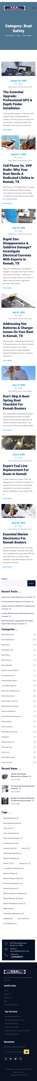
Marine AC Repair (10, 873)
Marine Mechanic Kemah (13, 898)
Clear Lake (8, 828)
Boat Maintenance (15, 391)
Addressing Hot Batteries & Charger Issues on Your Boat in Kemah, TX (18, 330)
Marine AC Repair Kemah (13, 878)
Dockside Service (10, 843)
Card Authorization (11, 1005)
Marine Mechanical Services (11, 716)
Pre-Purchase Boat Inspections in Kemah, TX (17, 601)
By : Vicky (18, 84)
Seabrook (7, 919)
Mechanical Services (12, 1016)
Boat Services (6, 660)
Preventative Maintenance (13, 914)
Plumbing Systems (11, 1034)
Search (4, 579)
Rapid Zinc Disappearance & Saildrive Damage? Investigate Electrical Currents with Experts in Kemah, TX (17, 251)
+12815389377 (17, 956)
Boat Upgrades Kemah (12, 823)
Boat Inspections (7, 634)
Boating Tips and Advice (10, 670)
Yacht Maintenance (8, 757)
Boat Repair (5, 645)
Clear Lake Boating (11, 833)
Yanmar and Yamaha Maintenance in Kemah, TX (18, 597)
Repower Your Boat (12, 1027)
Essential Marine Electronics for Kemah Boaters (15, 538)
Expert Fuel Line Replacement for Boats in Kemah (16, 470)
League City (24, 863)
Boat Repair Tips (7, 650)
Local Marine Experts (8, 686)
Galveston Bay (10, 848)
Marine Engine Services (9, 701)
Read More (7, 130)
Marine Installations (8, 711)
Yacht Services (6, 762)
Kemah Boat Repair (11, 858)
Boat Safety (12, 87)
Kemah (26, 848)
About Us (7, 994)
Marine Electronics (25, 87)
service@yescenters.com (19, 951)
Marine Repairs (6, 721)
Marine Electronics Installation (15, 893)
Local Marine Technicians (13, 868)
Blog (5, 1001)
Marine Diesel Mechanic (12, 883)
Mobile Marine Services (9, 732)
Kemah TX (8, 863)
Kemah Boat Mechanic (12, 853)
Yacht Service (23, 919)
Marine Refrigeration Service (14, 903)
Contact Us (8, 998)
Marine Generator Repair (10, 706)
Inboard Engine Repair (9, 680)
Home (6, 990)
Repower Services (7, 742)
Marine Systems (7, 726)
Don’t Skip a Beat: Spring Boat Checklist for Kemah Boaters (16, 402)
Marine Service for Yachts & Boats (17, 1031)
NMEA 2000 (8, 908)
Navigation (5, 737)
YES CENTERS (10, 924)
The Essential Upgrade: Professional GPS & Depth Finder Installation (17, 100)
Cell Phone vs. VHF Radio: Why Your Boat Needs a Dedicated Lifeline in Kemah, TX (18, 174)
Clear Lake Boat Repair (12, 838)
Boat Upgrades (6, 665)
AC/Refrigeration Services (14, 1020)
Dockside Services (7, 675)
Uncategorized (6, 747)
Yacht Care (5, 752)
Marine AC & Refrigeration (10, 691)
